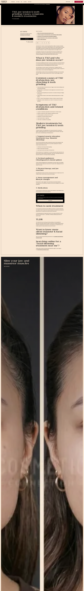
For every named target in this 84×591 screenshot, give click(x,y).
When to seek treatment (41, 39)
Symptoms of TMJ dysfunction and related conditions (47, 36)
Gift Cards (29, 1)
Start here (48, 4)
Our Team (17, 1)
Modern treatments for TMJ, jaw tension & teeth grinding (47, 37)
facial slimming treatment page (43, 249)
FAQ (21, 1)
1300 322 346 (68, 1)
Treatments (13, 1)
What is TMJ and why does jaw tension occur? (45, 33)
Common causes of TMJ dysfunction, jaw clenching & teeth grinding (49, 34)
